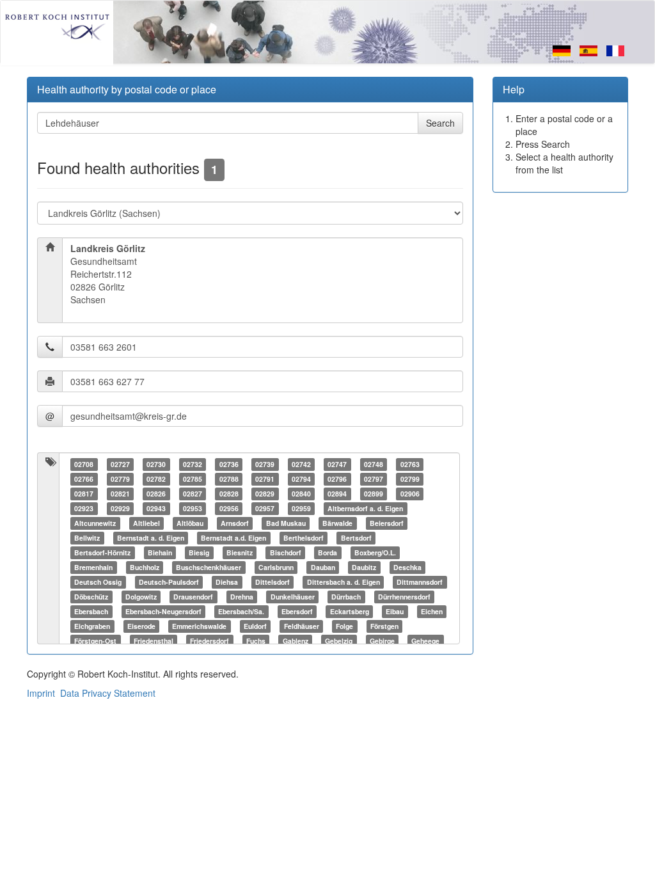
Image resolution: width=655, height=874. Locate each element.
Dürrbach (346, 596)
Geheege (425, 641)
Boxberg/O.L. (375, 552)
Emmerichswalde (199, 626)
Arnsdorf (235, 523)
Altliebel (146, 523)
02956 (229, 508)
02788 (229, 479)
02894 (337, 493)
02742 (301, 464)
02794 (301, 479)
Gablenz (295, 641)
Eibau (395, 611)
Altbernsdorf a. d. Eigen (365, 508)
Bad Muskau (286, 523)
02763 (410, 464)
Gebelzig (338, 641)
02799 (410, 479)
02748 (373, 464)
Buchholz (144, 567)
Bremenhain (93, 567)
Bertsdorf (356, 538)
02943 (156, 508)
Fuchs (255, 641)
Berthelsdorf (303, 538)
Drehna (241, 596)
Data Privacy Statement (107, 693)
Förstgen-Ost (95, 641)
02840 (301, 493)
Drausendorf (193, 596)
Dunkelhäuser (293, 596)
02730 (156, 464)
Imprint (41, 693)
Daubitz (364, 567)
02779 (120, 479)
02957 (264, 508)
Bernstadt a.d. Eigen (233, 538)
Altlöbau (190, 523)
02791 (264, 479)
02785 (192, 479)
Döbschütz (91, 596)
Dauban (323, 567)
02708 (83, 464)
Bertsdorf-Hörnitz (102, 552)
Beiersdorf (387, 523)
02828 (229, 493)
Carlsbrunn (276, 567)
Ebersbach (91, 611)
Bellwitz (87, 538)
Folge (344, 626)
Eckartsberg (349, 611)
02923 (83, 508)
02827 (192, 493)
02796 (337, 479)
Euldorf (255, 626)
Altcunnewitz (95, 523)
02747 (337, 464)
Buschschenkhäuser (208, 567)
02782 (156, 479)
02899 (373, 493)
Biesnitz (239, 552)
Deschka (407, 567)
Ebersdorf (297, 611)
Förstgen (384, 626)
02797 (373, 479)
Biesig (199, 552)
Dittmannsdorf (420, 582)
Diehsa (227, 582)
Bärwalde (337, 523)
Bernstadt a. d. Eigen (150, 538)
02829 (264, 493)
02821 (120, 493)
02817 (83, 493)
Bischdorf (285, 552)
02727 (120, 464)
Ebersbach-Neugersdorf (163, 611)
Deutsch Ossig (98, 582)
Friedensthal (153, 641)
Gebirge (382, 641)
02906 (410, 493)
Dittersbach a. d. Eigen (343, 582)
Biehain (160, 552)
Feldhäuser (301, 626)
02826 (156, 493)
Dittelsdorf (272, 582)
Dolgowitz (141, 596)
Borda (327, 552)
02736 (229, 464)
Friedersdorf (209, 641)
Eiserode (141, 626)
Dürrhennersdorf (404, 596)
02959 (301, 508)
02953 (192, 508)
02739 (264, 464)
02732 (192, 464)
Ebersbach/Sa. (241, 611)
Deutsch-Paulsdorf (169, 582)
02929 (120, 508)
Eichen (432, 611)
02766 (83, 479)
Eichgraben (92, 626)
